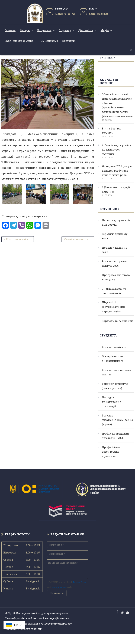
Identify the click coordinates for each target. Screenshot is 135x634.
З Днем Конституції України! (116, 189)
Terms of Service (58, 587)
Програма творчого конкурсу (116, 277)
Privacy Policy (79, 582)
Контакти (68, 40)
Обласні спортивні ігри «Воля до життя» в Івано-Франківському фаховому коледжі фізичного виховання (117, 105)
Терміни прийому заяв (114, 236)
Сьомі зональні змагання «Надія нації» (79, 239)
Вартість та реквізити (117, 321)
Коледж (25, 30)
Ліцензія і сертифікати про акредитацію (114, 307)
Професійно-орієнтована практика (111, 451)
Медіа (105, 30)
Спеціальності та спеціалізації (114, 291)
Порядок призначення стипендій (111, 402)
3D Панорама (49, 40)
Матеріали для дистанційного (112, 358)
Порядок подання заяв (114, 250)
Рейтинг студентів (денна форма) (115, 386)
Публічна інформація (19, 40)
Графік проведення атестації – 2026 (115, 436)
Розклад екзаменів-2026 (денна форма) (117, 420)
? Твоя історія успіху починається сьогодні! (116, 149)
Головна (10, 30)
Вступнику (44, 30)
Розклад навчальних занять (116, 372)
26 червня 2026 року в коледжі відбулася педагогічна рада (117, 170)
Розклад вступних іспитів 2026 (115, 263)
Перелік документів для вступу (116, 222)
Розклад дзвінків (114, 347)
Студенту (65, 30)
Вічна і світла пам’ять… (111, 131)
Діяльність (85, 30)
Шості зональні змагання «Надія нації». (20, 239)
